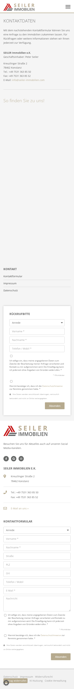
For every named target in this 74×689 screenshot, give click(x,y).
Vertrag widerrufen (15, 680)
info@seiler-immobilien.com (28, 80)
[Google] (13, 458)
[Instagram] (21, 458)
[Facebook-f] (6, 458)
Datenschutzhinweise (52, 386)
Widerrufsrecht (44, 676)
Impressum (26, 676)
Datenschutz (10, 290)
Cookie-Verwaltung (55, 680)
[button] (68, 7)
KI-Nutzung (36, 680)
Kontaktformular (12, 276)
